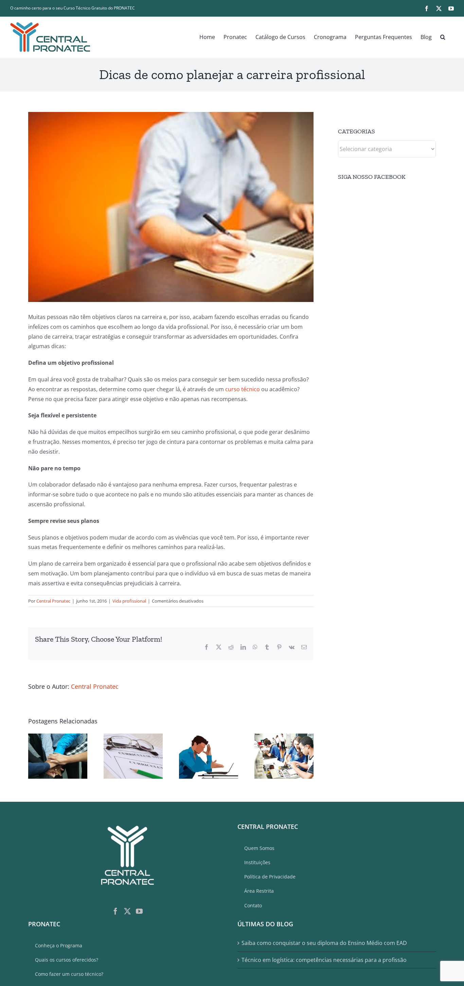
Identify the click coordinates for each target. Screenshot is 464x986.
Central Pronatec (53, 601)
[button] (442, 37)
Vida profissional (129, 601)
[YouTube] (139, 911)
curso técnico (242, 389)
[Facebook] (115, 911)
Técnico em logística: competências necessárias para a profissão (324, 960)
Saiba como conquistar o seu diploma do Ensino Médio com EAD (324, 943)
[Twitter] (127, 911)
